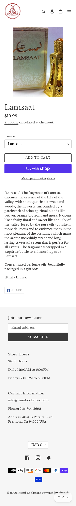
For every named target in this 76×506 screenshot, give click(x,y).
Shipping (11, 122)
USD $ (36, 445)
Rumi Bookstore (29, 493)
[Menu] (69, 11)
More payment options (38, 178)
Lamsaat (10, 136)
